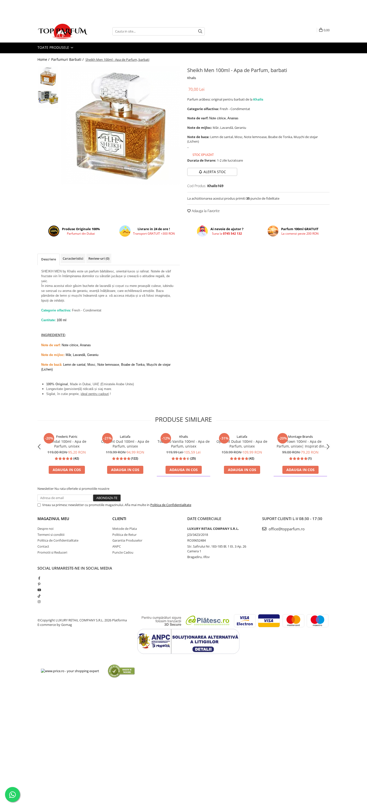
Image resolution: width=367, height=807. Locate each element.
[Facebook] (39, 578)
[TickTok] (39, 596)
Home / (43, 59)
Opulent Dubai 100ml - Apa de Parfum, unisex (241, 444)
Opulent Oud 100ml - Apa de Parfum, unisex (125, 444)
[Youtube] (39, 590)
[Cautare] (200, 31)
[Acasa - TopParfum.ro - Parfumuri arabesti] (62, 31)
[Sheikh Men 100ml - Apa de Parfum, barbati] (120, 125)
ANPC (116, 546)
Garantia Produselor (127, 540)
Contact (43, 546)
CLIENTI (119, 518)
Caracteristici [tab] (73, 258)
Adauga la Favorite (205, 210)
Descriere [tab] (48, 259)
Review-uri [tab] (98, 258)
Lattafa (125, 436)
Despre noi (45, 528)
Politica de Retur (124, 534)
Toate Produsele (53, 47)
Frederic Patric (66, 436)
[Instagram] (39, 601)
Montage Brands (300, 436)
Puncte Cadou (122, 552)
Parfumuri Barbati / (68, 59)
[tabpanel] (120, 125)
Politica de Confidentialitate (170, 505)
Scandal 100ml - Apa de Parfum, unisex (66, 444)
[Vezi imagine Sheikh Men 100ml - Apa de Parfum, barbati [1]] (48, 97)
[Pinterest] (39, 584)
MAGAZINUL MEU (53, 518)
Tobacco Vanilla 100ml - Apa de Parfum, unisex (184, 444)
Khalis (191, 78)
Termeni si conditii (50, 534)
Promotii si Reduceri (52, 552)
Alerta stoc (214, 171)
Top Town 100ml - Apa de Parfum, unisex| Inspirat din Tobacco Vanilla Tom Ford (300, 444)
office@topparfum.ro (286, 528)
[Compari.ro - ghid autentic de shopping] (121, 671)
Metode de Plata (124, 528)
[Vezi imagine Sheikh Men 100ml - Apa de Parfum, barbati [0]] (48, 76)
